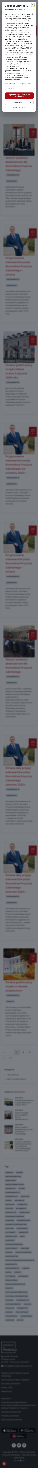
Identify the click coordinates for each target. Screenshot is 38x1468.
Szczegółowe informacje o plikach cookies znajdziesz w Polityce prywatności (18, 86)
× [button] (33, 4)
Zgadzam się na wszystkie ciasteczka (19, 96)
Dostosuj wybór (19, 107)
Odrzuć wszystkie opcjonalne (19, 102)
